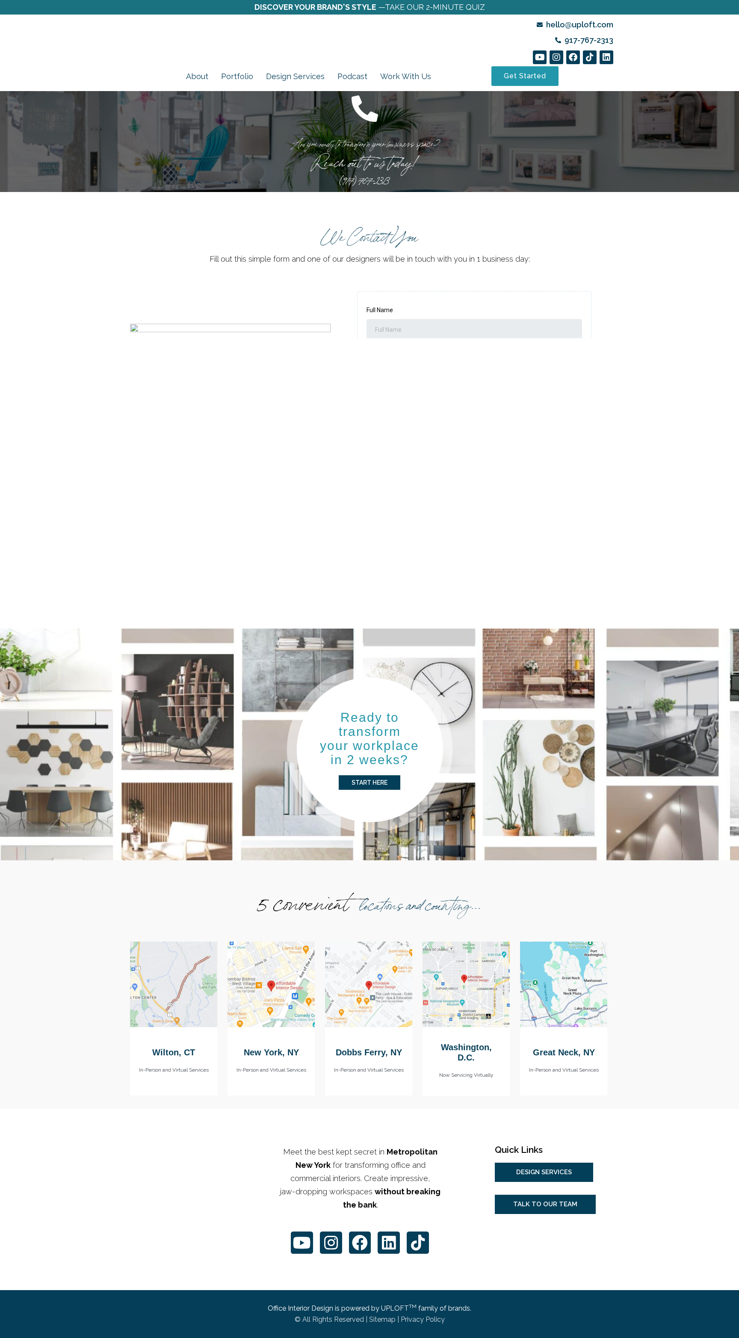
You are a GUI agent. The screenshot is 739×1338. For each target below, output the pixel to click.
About (197, 76)
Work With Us (405, 76)
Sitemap (382, 1319)
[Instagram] (556, 57)
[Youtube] (540, 57)
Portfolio (237, 76)
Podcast (352, 76)
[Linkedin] (606, 57)
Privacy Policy (423, 1319)
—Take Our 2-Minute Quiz (369, 7)
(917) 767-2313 (365, 178)
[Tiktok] (590, 57)
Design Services (295, 76)
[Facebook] (573, 57)
